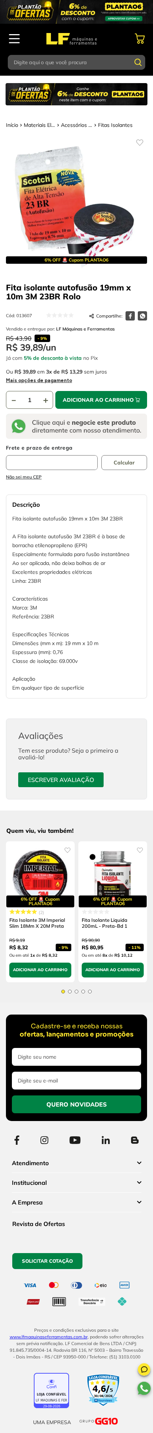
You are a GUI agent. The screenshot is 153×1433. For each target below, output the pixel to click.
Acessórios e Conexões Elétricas (76, 125)
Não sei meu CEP (24, 477)
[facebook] (130, 316)
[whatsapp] (142, 316)
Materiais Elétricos (39, 125)
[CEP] (52, 457)
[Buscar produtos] (138, 62)
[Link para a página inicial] (12, 125)
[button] (144, 1370)
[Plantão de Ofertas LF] (76, 12)
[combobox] (77, 62)
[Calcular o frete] (124, 462)
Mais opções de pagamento (39, 380)
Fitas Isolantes (115, 125)
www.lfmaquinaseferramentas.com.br (49, 1337)
